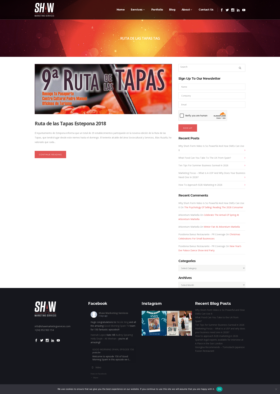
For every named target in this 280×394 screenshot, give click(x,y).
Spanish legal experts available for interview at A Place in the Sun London (219, 341)
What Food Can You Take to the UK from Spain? (204, 157)
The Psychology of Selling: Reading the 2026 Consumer (213, 207)
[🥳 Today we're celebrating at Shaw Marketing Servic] (154, 323)
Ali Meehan (110, 338)
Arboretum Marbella (188, 214)
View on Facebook (98, 373)
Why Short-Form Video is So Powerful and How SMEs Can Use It (211, 148)
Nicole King (122, 322)
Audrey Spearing (124, 334)
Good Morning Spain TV (116, 325)
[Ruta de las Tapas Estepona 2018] (103, 89)
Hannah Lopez (98, 334)
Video (98, 367)
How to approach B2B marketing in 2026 (200, 184)
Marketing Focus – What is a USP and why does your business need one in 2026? (211, 175)
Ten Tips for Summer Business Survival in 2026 (203, 165)
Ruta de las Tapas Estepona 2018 (70, 123)
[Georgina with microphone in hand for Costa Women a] (179, 323)
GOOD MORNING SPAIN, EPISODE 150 (113, 349)
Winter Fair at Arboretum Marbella (222, 226)
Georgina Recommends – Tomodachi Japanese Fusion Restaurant (220, 349)
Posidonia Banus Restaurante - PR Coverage (201, 234)
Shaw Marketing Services (113, 313)
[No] (276, 389)
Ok (219, 389)
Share (95, 377)
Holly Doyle (97, 338)
